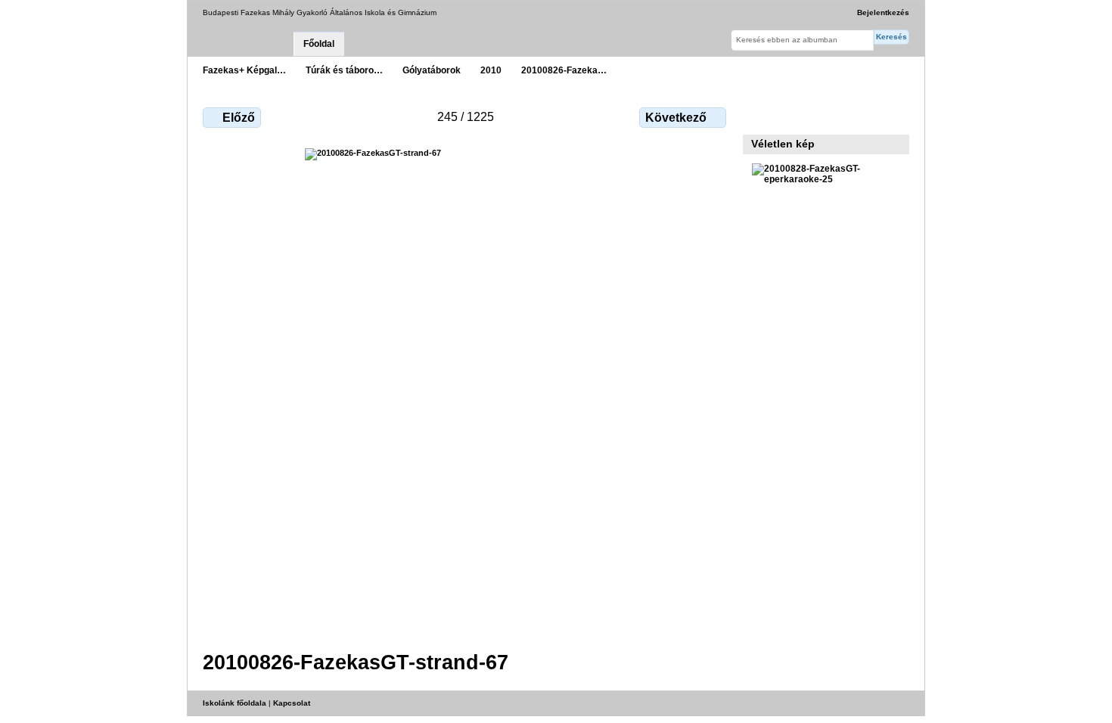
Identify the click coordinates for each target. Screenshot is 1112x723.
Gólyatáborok (431, 70)
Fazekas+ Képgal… (244, 70)
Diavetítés (792, 115)
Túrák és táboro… (344, 70)
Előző (238, 117)
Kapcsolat (291, 703)
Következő (676, 117)
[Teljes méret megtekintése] (466, 390)
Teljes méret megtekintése (760, 115)
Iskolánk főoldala (234, 703)
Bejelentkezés (883, 12)
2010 (491, 70)
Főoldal (318, 44)
